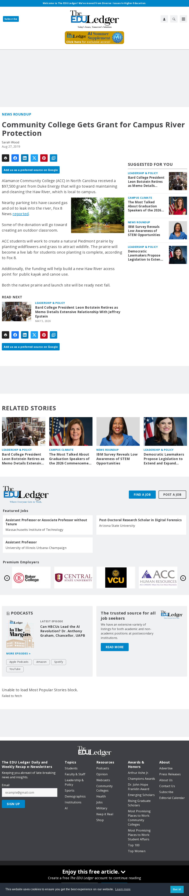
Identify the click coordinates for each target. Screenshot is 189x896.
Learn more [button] (123, 889)
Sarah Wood (10, 142)
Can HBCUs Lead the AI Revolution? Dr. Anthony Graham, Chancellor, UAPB (62, 631)
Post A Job (172, 495)
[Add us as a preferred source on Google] (53, 158)
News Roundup (16, 114)
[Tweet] (34, 158)
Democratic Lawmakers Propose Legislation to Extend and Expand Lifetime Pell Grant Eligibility (145, 255)
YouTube (14, 669)
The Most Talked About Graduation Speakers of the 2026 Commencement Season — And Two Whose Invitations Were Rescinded (144, 206)
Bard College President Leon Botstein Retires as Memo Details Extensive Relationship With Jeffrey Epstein (77, 311)
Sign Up (13, 804)
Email (5, 785)
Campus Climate (140, 197)
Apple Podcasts (19, 661)
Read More (115, 647)
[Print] (5, 158)
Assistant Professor (21, 542)
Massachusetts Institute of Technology (34, 529)
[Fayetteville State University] (31, 577)
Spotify (58, 661)
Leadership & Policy (50, 303)
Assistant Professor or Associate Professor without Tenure (46, 522)
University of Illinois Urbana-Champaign (36, 548)
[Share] (15, 158)
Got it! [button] (177, 889)
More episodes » (18, 653)
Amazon (41, 661)
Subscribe (10, 19)
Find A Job (142, 495)
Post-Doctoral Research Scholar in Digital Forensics (140, 520)
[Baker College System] (116, 577)
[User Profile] (164, 19)
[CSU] (73, 577)
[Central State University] (158, 577)
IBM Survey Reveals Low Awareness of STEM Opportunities (144, 231)
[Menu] (183, 19)
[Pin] (44, 158)
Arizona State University (117, 525)
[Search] (174, 19)
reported (21, 213)
